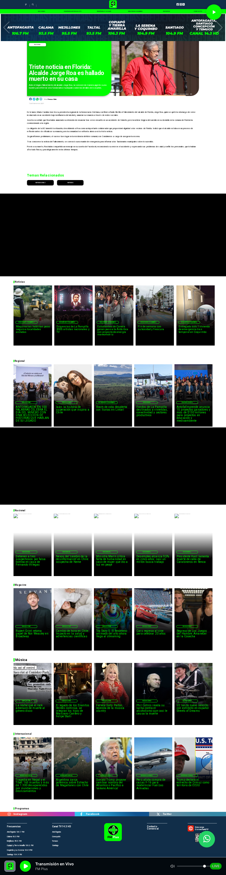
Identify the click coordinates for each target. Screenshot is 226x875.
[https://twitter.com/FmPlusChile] (158, 814)
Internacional (26, 775)
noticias (70, 182)
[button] (6, 28)
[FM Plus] (26, 6)
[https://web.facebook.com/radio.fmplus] (81, 814)
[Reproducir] (214, 12)
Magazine (26, 402)
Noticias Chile (40, 182)
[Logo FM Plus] (113, 4)
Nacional (37, 44)
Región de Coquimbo (26, 322)
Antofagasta (187, 402)
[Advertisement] (113, 232)
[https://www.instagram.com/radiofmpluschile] (9, 814)
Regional (147, 402)
